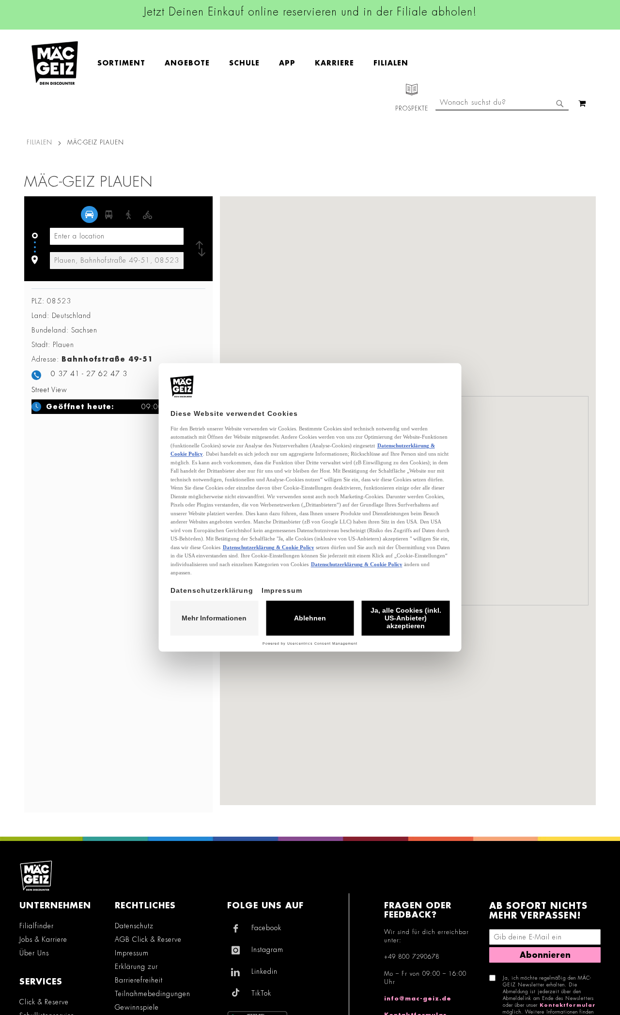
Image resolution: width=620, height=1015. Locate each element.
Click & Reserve (44, 1002)
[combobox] (502, 103)
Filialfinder (36, 925)
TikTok (261, 993)
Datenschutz (134, 925)
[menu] (257, 63)
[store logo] (54, 63)
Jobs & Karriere (43, 939)
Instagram (267, 949)
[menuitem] (126, 63)
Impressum (132, 953)
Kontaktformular (568, 1005)
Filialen (39, 142)
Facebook (266, 927)
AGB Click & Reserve (148, 939)
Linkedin (264, 971)
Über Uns (34, 953)
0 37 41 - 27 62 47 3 (89, 373)
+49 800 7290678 (411, 957)
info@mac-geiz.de (417, 998)
